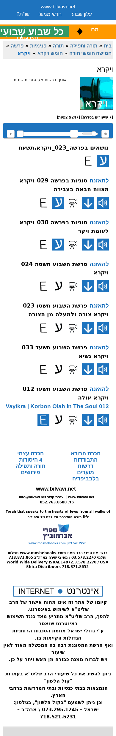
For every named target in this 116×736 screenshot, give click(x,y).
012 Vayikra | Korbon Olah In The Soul (57, 406)
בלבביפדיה (85, 479)
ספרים (62, 21)
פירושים (30, 472)
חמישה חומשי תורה (90, 53)
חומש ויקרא (50, 53)
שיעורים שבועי (31, 21)
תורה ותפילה (83, 45)
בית (108, 45)
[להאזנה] (103, 203)
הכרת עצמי (30, 454)
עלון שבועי (81, 14)
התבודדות (86, 460)
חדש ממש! (50, 14)
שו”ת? (23, 14)
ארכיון (84, 21)
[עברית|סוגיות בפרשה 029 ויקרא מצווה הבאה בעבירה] (58, 203)
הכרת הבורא (86, 454)
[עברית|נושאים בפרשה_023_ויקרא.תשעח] (103, 161)
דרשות (85, 466)
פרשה (17, 45)
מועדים (85, 472)
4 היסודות (30, 460)
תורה (58, 45)
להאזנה (10, 133)
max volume (105, 133)
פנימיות (38, 45)
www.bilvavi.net (58, 7)
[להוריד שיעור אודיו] (88, 203)
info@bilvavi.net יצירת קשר (42, 497)
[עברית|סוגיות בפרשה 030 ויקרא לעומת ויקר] (58, 245)
